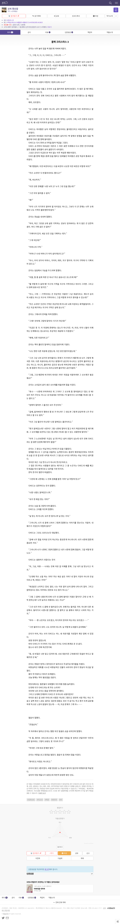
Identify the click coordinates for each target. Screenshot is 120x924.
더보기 (49, 27)
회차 (10, 32)
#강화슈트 (31, 800)
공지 (29, 32)
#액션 (9, 22)
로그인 (47, 869)
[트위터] (3, 918)
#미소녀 (14, 22)
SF (13, 20)
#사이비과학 (33, 22)
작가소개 (110, 16)
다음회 (60, 858)
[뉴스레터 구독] (7, 918)
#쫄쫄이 (19, 22)
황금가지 (5, 914)
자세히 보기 (42, 793)
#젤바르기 (25, 22)
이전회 (38, 858)
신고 (88, 853)
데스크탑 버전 (6, 911)
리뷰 (47, 32)
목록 (82, 858)
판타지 (9, 20)
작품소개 (110, 32)
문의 (104, 908)
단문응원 (69, 32)
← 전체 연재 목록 (60, 902)
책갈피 (90, 32)
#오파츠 (40, 22)
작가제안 (116, 10)
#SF (60, 800)
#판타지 (54, 800)
